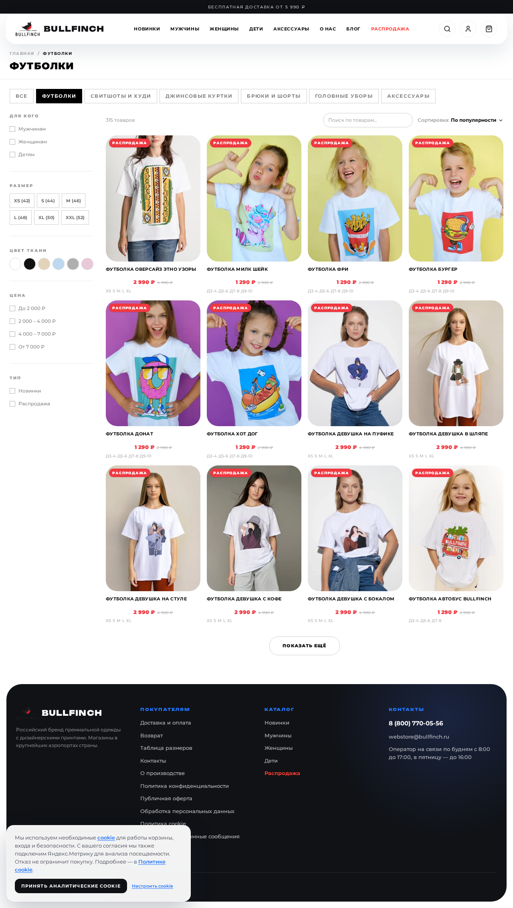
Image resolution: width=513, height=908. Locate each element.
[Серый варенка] (73, 264)
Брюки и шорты (274, 96)
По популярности (474, 120)
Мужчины (184, 29)
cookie (106, 837)
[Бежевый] (44, 264)
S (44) (48, 200)
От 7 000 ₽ (31, 347)
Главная (22, 53)
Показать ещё (304, 645)
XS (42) (22, 200)
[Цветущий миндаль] (87, 264)
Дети (256, 29)
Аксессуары (291, 29)
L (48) (20, 217)
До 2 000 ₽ (31, 308)
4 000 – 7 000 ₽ (37, 334)
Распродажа (390, 29)
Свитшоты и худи (121, 96)
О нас (328, 29)
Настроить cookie (152, 886)
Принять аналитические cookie (71, 886)
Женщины (224, 29)
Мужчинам (32, 129)
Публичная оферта (166, 798)
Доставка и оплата (165, 722)
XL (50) (46, 217)
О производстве (162, 773)
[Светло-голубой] (58, 264)
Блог (353, 29)
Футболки (59, 96)
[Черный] (29, 264)
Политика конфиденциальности (184, 786)
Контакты (153, 760)
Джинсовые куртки (199, 96)
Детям (26, 154)
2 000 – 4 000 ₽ (37, 321)
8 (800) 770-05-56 (416, 723)
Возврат (151, 735)
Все (22, 96)
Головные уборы (344, 96)
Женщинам (32, 142)
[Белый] (15, 264)
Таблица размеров (166, 748)
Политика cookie (163, 823)
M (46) (73, 200)
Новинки (147, 29)
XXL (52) (75, 217)
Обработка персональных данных (187, 811)
